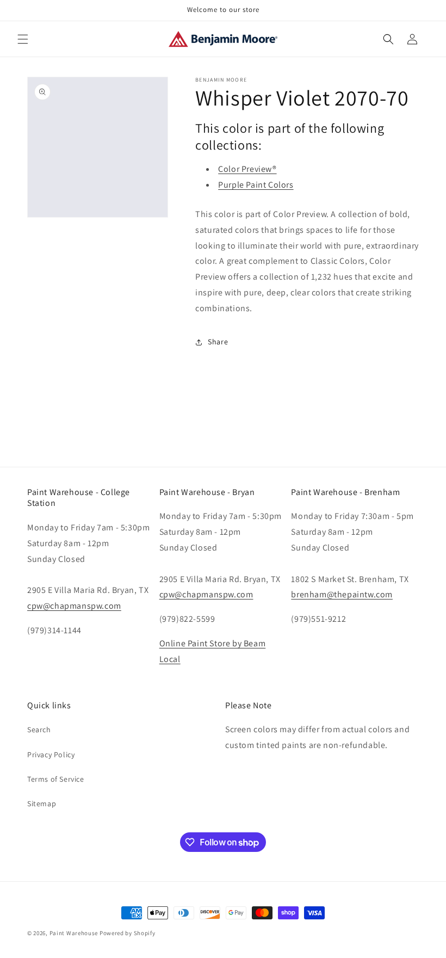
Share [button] (218, 342)
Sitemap (41, 803)
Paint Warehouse (73, 933)
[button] (23, 39)
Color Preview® (247, 169)
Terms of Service (55, 779)
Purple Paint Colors (255, 184)
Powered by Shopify (128, 933)
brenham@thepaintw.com (342, 594)
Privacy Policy (51, 754)
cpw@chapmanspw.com (74, 605)
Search (39, 729)
